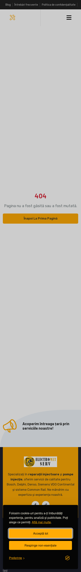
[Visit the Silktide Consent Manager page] (67, 557)
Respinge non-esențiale (40, 545)
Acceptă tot (40, 533)
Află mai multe (41, 522)
